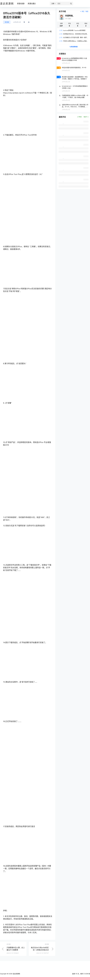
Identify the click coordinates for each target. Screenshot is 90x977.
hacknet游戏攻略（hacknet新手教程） (72, 30)
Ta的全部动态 (73, 47)
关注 (83, 11)
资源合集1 (21, 3)
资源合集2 (32, 3)
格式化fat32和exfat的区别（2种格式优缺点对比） (40, 950)
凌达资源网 (16, 974)
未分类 (7, 22)
